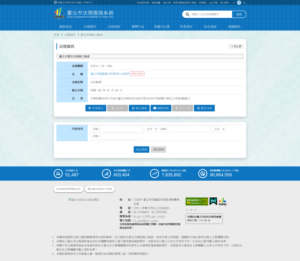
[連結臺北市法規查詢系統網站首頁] (84, 13)
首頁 (56, 34)
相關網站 (234, 26)
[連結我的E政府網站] (213, 201)
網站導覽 (156, 3)
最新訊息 (65, 26)
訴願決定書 (162, 26)
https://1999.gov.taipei (149, 216)
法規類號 (77, 66)
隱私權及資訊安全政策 (100, 189)
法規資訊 (70, 34)
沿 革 (77, 98)
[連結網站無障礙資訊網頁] (197, 201)
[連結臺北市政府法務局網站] (84, 199)
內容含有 (77, 128)
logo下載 (213, 3)
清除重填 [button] (158, 149)
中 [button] (239, 2)
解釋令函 (138, 26)
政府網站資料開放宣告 (68, 189)
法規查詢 (114, 26)
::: (2, 32)
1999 (136, 208)
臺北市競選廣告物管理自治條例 (109, 73)
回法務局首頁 (143, 3)
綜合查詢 (210, 26)
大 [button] (244, 2)
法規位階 (77, 82)
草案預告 (186, 26)
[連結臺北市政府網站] (222, 202)
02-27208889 (160, 208)
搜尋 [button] (239, 14)
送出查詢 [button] (141, 149)
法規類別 (90, 26)
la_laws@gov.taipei (146, 220)
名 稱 (77, 74)
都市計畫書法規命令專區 (184, 3)
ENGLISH (166, 3)
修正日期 (77, 90)
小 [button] (234, 3)
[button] (236, 46)
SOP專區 (202, 3)
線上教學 (224, 3)
